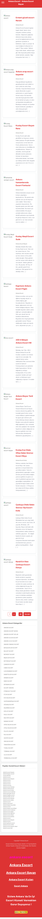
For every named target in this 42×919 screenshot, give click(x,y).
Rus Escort (7, 734)
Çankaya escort (9, 664)
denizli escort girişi (8, 811)
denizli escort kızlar (8, 790)
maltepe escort (9, 718)
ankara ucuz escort (10, 641)
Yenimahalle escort (10, 758)
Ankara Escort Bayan (21, 244)
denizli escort (7, 777)
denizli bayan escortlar (9, 805)
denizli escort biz (8, 828)
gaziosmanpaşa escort (11, 701)
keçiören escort (9, 708)
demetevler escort (10, 674)
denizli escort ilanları (8, 787)
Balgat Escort (8, 651)
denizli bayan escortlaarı (10, 808)
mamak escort (8, 721)
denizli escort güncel (9, 813)
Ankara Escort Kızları (21, 879)
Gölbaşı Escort (9, 704)
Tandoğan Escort (10, 744)
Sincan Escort (8, 741)
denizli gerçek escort (9, 823)
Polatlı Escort (9, 731)
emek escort (8, 681)
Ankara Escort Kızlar (21, 460)
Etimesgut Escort (10, 691)
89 (20, 614)
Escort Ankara (21, 886)
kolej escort (8, 714)
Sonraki (27, 614)
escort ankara (9, 688)
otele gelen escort (10, 728)
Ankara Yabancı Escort (11, 644)
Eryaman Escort (9, 684)
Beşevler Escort (9, 657)
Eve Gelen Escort (9, 698)
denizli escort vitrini (8, 824)
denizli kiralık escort (8, 796)
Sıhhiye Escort (8, 738)
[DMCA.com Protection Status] (21, 913)
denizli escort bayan (8, 772)
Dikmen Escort (8, 677)
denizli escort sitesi (8, 800)
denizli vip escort (8, 803)
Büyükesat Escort (10, 661)
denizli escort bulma (8, 816)
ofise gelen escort (10, 724)
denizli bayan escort (8, 774)
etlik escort (8, 694)
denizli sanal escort (8, 788)
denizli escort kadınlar (9, 792)
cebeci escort (8, 668)
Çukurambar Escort (10, 671)
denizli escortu (7, 785)
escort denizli (7, 775)
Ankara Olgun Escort (11, 637)
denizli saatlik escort (8, 795)
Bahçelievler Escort (10, 647)
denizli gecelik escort (9, 793)
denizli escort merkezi (9, 810)
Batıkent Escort (9, 654)
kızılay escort (8, 711)
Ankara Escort (19, 25)
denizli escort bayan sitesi (10, 826)
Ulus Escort (8, 754)
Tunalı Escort (8, 748)
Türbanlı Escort (9, 751)
